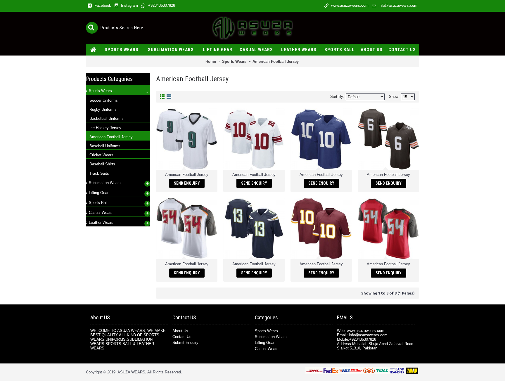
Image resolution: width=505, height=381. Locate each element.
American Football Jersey (186, 174)
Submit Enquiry (185, 342)
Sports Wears (266, 331)
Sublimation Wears (271, 337)
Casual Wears (267, 349)
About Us (180, 331)
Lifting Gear (264, 342)
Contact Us (181, 337)
